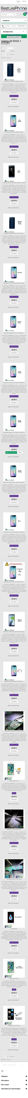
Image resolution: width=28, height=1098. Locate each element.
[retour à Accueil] (2, 26)
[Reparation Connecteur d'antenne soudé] (14, 720)
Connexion (24, 1)
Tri (1, 48)
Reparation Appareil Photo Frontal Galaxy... (14, 333)
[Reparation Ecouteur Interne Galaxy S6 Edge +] (14, 272)
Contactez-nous (18, 2)
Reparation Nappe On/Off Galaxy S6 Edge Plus (14, 432)
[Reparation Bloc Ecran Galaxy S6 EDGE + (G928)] (14, 172)
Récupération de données (14, 1025)
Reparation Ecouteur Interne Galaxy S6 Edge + (14, 283)
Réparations (8, 25)
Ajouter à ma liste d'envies (13, 106)
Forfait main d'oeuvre (14, 978)
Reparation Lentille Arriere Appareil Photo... (14, 81)
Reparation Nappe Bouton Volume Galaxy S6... (14, 482)
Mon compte (5, 1084)
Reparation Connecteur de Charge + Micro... (14, 581)
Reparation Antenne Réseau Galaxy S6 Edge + (14, 631)
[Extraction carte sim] (14, 770)
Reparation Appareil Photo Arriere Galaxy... (14, 233)
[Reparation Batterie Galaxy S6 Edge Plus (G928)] (14, 671)
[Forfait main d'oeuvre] (14, 968)
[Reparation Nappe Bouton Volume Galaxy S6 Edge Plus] (14, 472)
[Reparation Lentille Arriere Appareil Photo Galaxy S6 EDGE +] (14, 71)
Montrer (3, 51)
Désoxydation (14, 928)
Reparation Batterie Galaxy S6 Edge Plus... (14, 681)
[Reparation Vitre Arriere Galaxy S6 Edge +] (14, 121)
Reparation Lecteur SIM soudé (14, 829)
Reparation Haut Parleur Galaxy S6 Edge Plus (14, 382)
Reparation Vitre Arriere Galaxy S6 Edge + (14, 132)
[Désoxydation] (14, 918)
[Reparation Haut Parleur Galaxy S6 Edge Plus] (14, 372)
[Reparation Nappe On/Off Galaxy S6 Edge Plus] (14, 422)
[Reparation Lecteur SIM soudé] (14, 819)
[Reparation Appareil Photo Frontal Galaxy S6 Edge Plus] (14, 322)
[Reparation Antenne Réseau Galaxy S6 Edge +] (14, 621)
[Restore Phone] (14, 9)
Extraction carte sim (14, 780)
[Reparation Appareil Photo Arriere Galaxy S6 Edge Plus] (14, 223)
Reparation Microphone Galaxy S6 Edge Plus (14, 532)
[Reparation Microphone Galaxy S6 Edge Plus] (14, 521)
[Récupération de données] (14, 1015)
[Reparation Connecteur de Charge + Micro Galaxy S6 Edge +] (14, 571)
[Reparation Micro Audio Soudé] (14, 868)
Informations (8, 32)
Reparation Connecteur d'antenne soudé (14, 731)
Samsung (14, 25)
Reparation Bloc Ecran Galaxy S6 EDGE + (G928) (14, 182)
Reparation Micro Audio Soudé (14, 879)
